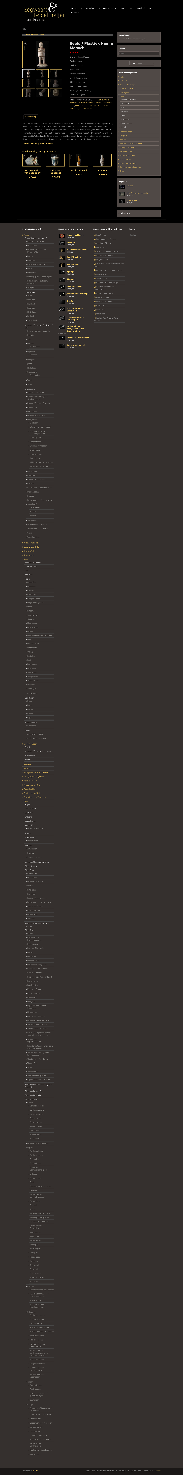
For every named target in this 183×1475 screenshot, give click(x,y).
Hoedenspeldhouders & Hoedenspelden (105, 287)
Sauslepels (34, 1269)
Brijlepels (33, 1174)
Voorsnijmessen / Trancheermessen (37, 1305)
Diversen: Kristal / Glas (36, 415)
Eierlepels (34, 1190)
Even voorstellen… (88, 8)
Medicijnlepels (35, 1232)
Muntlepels (34, 1244)
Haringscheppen (36, 1323)
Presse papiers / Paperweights (39, 277)
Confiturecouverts (37, 1110)
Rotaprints (31, 668)
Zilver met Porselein (33, 1095)
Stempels (31, 684)
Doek (29, 705)
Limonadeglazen (36, 454)
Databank (141, 8)
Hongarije (31, 359)
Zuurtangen (34, 1400)
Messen (30, 1286)
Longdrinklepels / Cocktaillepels (37, 1226)
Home (74, 8)
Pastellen (31, 656)
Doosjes (30, 952)
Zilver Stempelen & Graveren (107, 251)
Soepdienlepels (36, 1273)
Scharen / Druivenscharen (37, 1024)
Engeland (31, 304)
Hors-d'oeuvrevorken (38, 1435)
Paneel (30, 713)
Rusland (30, 316)
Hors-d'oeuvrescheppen (39, 1327)
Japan (29, 364)
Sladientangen (35, 1389)
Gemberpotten (33, 960)
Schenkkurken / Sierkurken (37, 1028)
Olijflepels (34, 1253)
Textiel (123, 127)
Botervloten (32, 407)
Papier (123, 115)
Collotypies (31, 594)
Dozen (30, 256)
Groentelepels (35, 1205)
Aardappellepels (36, 1151)
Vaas (42, 35)
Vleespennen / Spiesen (36, 1075)
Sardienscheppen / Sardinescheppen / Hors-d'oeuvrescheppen (40, 1353)
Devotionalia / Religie (127, 85)
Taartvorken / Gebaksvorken (41, 1450)
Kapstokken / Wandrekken (37, 264)
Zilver (122, 171)
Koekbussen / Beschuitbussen (39, 488)
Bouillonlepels (35, 1163)
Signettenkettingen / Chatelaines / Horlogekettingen (40, 1047)
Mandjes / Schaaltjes (35, 989)
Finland (33, 511)
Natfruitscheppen (37, 1336)
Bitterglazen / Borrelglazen (40, 427)
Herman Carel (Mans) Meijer (107, 282)
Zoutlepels (34, 1281)
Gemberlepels (35, 1201)
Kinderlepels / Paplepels (39, 1217)
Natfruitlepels (35, 1248)
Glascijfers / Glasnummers (37, 968)
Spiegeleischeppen (37, 1363)
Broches (30, 853)
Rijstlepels (34, 1261)
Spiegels (30, 287)
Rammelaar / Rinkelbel (36, 1016)
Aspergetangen (36, 1385)
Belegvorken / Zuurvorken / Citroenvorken (40, 1409)
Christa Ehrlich (30, 808)
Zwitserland (32, 320)
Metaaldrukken (33, 643)
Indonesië (31, 308)
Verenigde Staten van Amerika (37, 862)
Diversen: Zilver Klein (35, 948)
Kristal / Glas (30, 389)
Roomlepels (34, 1265)
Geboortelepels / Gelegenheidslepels (37, 1195)
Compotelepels (36, 1178)
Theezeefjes (32, 1063)
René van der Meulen (104, 301)
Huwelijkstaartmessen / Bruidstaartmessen (39, 1295)
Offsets (30, 652)
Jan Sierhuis (100, 309)
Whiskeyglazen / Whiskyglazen (41, 462)
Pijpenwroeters (33, 1012)
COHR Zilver (101, 247)
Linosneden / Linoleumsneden (39, 635)
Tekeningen (31, 689)
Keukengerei (124, 93)
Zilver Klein (29, 930)
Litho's (30, 639)
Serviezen (31, 918)
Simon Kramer (102, 278)
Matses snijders (33, 993)
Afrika (29, 295)
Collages (30, 590)
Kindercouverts (36, 1126)
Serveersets (32, 520)
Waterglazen (35, 458)
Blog (150, 8)
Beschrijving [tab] (30, 117)
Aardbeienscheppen (38, 1315)
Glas (122, 107)
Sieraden (28, 845)
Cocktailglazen (35, 437)
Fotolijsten (31, 890)
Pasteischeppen (36, 1340)
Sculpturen (31, 726)
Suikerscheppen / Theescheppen (37, 1369)
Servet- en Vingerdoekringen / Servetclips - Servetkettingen (39, 1033)
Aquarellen (31, 582)
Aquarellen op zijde (35, 734)
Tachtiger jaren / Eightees (129, 147)
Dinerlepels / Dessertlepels (40, 1186)
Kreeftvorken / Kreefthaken (40, 1439)
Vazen (29, 384)
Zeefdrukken (32, 693)
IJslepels (33, 1209)
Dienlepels (34, 1182)
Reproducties (32, 664)
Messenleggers (33, 492)
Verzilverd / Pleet (126, 151)
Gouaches (31, 619)
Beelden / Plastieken (128, 99)
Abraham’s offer (102, 297)
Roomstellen (32, 914)
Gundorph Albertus (104, 243)
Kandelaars (31, 260)
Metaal (27, 759)
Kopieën (30, 631)
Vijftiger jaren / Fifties (127, 155)
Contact (123, 8)
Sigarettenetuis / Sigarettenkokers (34, 1040)
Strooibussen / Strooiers (37, 524)
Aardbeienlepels (36, 1155)
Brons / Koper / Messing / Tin (36, 238)
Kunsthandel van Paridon (106, 239)
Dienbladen (32, 245)
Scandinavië (32, 372)
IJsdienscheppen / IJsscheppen (42, 1331)
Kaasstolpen (32, 471)
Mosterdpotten (33, 910)
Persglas (30, 496)
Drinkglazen (32, 419)
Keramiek (81, 102)
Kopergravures (33, 627)
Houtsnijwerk (30, 292)
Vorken (30, 1405)
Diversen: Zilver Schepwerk (38, 1143)
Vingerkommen (33, 537)
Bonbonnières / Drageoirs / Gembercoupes (38, 397)
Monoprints (32, 648)
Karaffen (30, 483)
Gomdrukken (32, 615)
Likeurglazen (35, 450)
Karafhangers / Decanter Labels (40, 977)
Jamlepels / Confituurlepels (40, 1213)
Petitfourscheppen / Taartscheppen (38, 1345)
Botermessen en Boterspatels (42, 1289)
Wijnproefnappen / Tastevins (38, 1079)
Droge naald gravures (35, 602)
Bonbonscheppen (37, 1319)
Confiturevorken (36, 1419)
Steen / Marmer (126, 123)
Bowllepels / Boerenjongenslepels (38, 1168)
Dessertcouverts (36, 1114)
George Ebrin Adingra (104, 293)
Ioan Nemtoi (101, 235)
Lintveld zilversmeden (104, 255)
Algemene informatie (108, 8)
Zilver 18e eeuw (31, 866)
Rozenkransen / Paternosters (39, 1020)
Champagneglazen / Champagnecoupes (38, 432)
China (29, 339)
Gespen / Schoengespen (37, 964)
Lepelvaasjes (32, 985)
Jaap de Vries (101, 274)
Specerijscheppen (37, 1359)
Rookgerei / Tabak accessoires (131, 143)
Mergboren (34, 1236)
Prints (29, 660)
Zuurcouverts (35, 1138)
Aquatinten (31, 586)
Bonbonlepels (35, 1159)
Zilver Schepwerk (31, 1099)
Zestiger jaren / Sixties (99, 105)
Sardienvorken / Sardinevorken (36, 1444)
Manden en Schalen (35, 906)
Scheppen (31, 1312)
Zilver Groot (29, 870)
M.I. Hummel (35, 346)
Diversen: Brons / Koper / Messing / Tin (37, 250)
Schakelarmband (31, 35)
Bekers (30, 933)
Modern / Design (126, 132)
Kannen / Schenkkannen (37, 479)
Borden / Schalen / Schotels (38, 331)
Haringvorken (35, 1431)
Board (29, 701)
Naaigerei (123, 136)
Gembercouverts (36, 1122)
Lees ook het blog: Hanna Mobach (38, 143)
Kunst (77, 105)
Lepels (30, 1148)
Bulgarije (30, 335)
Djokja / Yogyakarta (35, 828)
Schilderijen (125, 119)
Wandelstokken (125, 159)
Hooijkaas (100, 305)
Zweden (33, 515)
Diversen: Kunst (126, 103)
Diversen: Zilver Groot (36, 881)
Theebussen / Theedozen (37, 529)
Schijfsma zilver (102, 259)
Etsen (29, 607)
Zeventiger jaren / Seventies (81, 108)
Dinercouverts (35, 1118)
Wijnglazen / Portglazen (39, 466)
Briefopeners (32, 944)
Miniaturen (31, 272)
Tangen (30, 1382)
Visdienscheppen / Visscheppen (37, 1375)
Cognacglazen (35, 442)
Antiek (100, 100)
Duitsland (31, 300)
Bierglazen (34, 423)
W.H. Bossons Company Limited (109, 270)
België (27, 804)
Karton (30, 709)
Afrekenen (75, 12)
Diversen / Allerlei (126, 89)
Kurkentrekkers (33, 981)
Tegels (29, 380)
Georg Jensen (30, 821)
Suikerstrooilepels (37, 1277)
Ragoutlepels (35, 1257)
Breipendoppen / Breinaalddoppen (34, 938)
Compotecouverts (37, 1106)
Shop (132, 8)
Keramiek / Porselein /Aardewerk (38, 751)
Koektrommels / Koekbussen (39, 902)
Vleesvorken (34, 1454)
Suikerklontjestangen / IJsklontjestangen (39, 1394)
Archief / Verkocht (126, 81)
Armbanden (32, 849)
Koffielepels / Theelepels (39, 1221)
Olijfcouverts (35, 1130)
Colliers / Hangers (34, 857)
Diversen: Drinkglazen (38, 446)
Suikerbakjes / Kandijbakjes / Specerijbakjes (38, 1053)
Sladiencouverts (36, 1134)
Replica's (123, 140)
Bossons (33, 354)
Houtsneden (32, 623)
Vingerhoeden (32, 1071)
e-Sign (35, 1471)
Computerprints (33, 598)
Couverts (30, 1102)
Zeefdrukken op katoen (36, 738)
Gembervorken (36, 1427)
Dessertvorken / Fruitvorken (41, 1423)
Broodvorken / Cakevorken (40, 1414)
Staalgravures (32, 676)
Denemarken (35, 375)
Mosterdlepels (35, 1240)
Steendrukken (32, 680)
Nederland (85, 105)
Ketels (29, 268)
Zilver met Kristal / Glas (34, 1091)
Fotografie (31, 611)
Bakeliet (28, 747)
